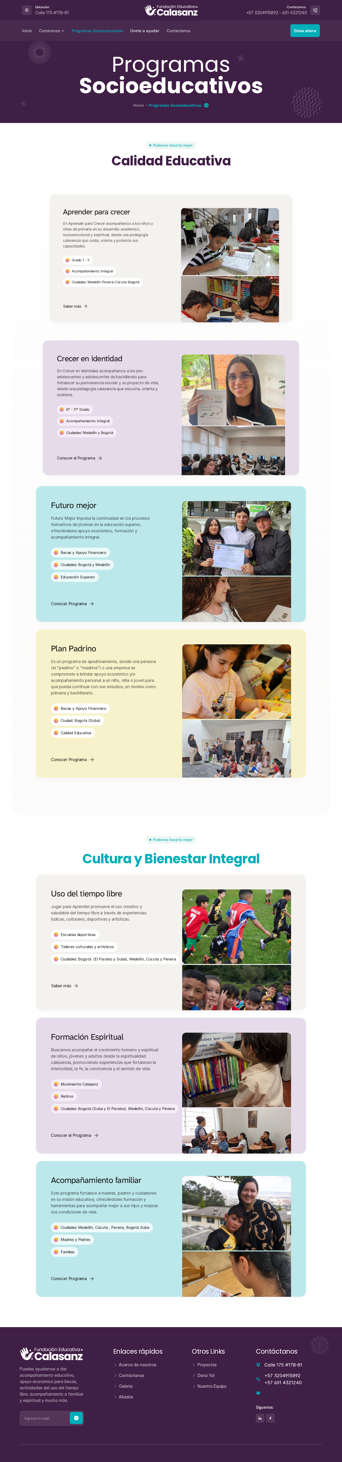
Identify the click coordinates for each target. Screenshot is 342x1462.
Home (138, 105)
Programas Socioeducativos (97, 30)
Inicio (27, 30)
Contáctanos (178, 30)
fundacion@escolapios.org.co (292, 1393)
